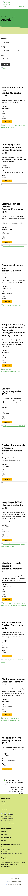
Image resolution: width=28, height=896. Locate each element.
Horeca (3, 840)
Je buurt (4, 807)
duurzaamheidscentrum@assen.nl (11, 853)
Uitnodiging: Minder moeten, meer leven (12, 148)
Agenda (3, 831)
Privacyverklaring (14, 877)
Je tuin (3, 804)
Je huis (3, 801)
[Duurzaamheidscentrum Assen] (22, 2)
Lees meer (7, 121)
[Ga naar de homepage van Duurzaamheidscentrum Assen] (7, 4)
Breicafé (12, 391)
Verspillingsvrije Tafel (12, 505)
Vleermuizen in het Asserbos (12, 207)
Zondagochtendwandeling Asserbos (13, 449)
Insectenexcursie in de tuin (12, 91)
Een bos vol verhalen (12, 625)
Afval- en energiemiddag (14, 682)
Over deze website (14, 878)
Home (2, 17)
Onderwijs (4, 834)
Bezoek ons (8, 17)
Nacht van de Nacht (11, 740)
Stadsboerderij (6, 837)
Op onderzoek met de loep (12, 269)
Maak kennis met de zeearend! (12, 567)
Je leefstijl (4, 810)
